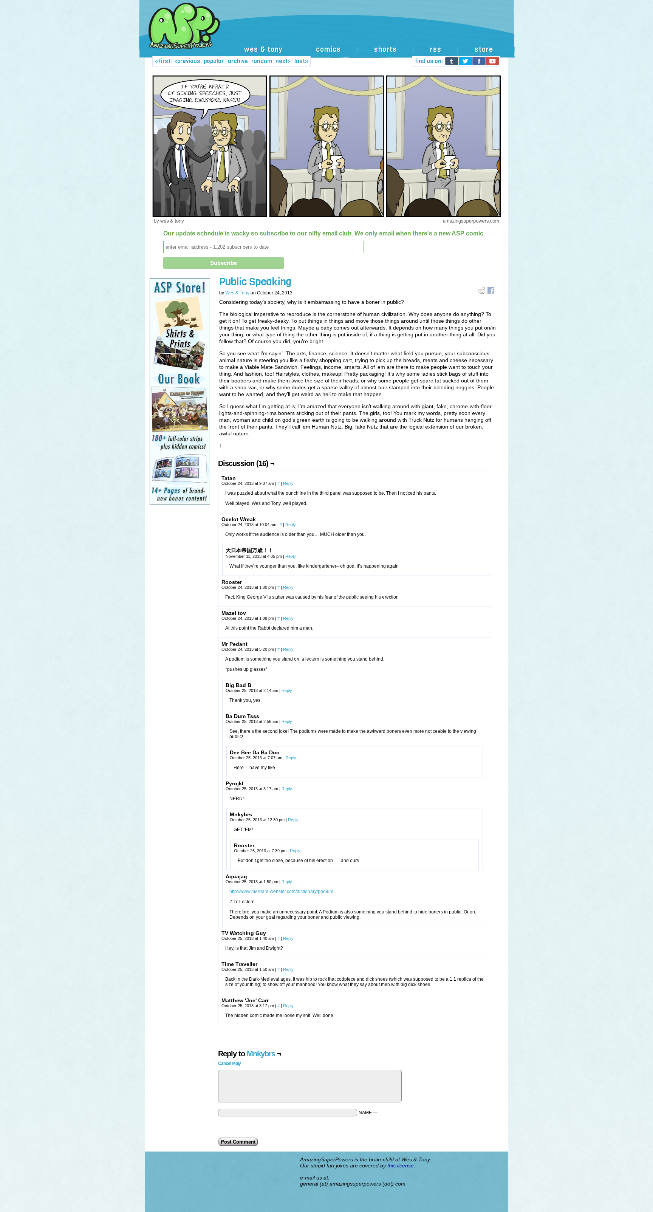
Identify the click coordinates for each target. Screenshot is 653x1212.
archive (238, 61)
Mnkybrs (261, 1053)
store (484, 49)
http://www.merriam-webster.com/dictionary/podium (281, 891)
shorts (385, 49)
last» (301, 61)
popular (214, 61)
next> (283, 61)
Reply (288, 483)
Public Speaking (255, 282)
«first (162, 61)
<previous (187, 61)
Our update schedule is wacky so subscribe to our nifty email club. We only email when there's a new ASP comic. (324, 233)
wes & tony (263, 49)
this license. (401, 1165)
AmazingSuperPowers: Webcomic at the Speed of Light (326, 34)
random (261, 61)
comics (328, 49)
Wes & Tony (237, 293)
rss (435, 49)
